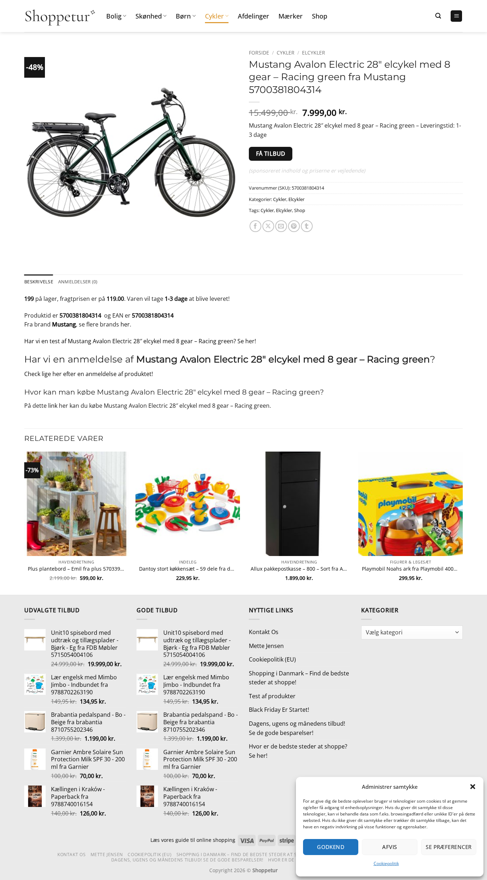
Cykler (214, 16)
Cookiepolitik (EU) (272, 659)
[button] (472, 786)
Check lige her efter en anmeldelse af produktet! (88, 374)
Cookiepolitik (386, 863)
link (52, 406)
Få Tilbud (271, 154)
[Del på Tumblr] (307, 226)
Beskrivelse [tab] (38, 281)
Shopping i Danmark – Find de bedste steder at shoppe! (299, 677)
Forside (259, 52)
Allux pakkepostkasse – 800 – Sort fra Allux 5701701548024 (299, 569)
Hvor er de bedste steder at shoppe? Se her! (298, 751)
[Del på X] (268, 226)
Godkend (330, 846)
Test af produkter (272, 696)
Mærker (290, 16)
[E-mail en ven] (281, 226)
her (125, 324)
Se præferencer (448, 846)
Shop (319, 16)
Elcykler (313, 52)
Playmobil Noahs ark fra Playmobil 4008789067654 (410, 569)
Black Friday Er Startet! (279, 710)
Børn (183, 16)
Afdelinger (253, 16)
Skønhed (148, 16)
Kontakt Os (263, 632)
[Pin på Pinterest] (294, 226)
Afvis (389, 846)
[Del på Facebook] (255, 226)
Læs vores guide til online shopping (192, 840)
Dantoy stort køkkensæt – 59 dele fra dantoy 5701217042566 (187, 569)
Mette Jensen (266, 646)
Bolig (114, 16)
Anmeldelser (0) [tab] (78, 281)
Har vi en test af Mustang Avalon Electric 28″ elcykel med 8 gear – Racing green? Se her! (140, 341)
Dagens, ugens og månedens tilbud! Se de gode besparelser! (297, 728)
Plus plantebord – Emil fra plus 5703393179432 (76, 569)
